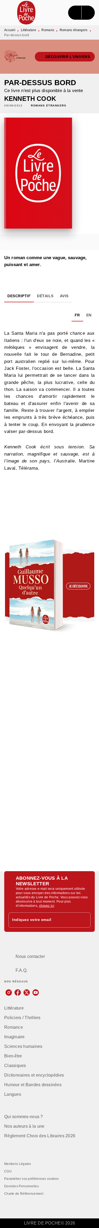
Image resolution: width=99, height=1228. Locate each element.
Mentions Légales (17, 1164)
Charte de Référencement (23, 1194)
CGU (8, 1171)
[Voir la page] (49, 585)
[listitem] (8, 992)
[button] (65, 56)
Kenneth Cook (30, 98)
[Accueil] (26, 12)
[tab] (19, 296)
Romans (47, 30)
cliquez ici (46, 906)
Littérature (28, 30)
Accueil (9, 30)
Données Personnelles (21, 1186)
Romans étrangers (74, 30)
